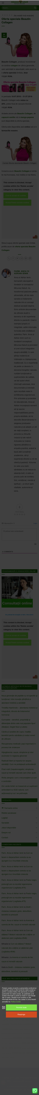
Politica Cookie (16, 1002)
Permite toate (21, 1007)
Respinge (21, 1014)
